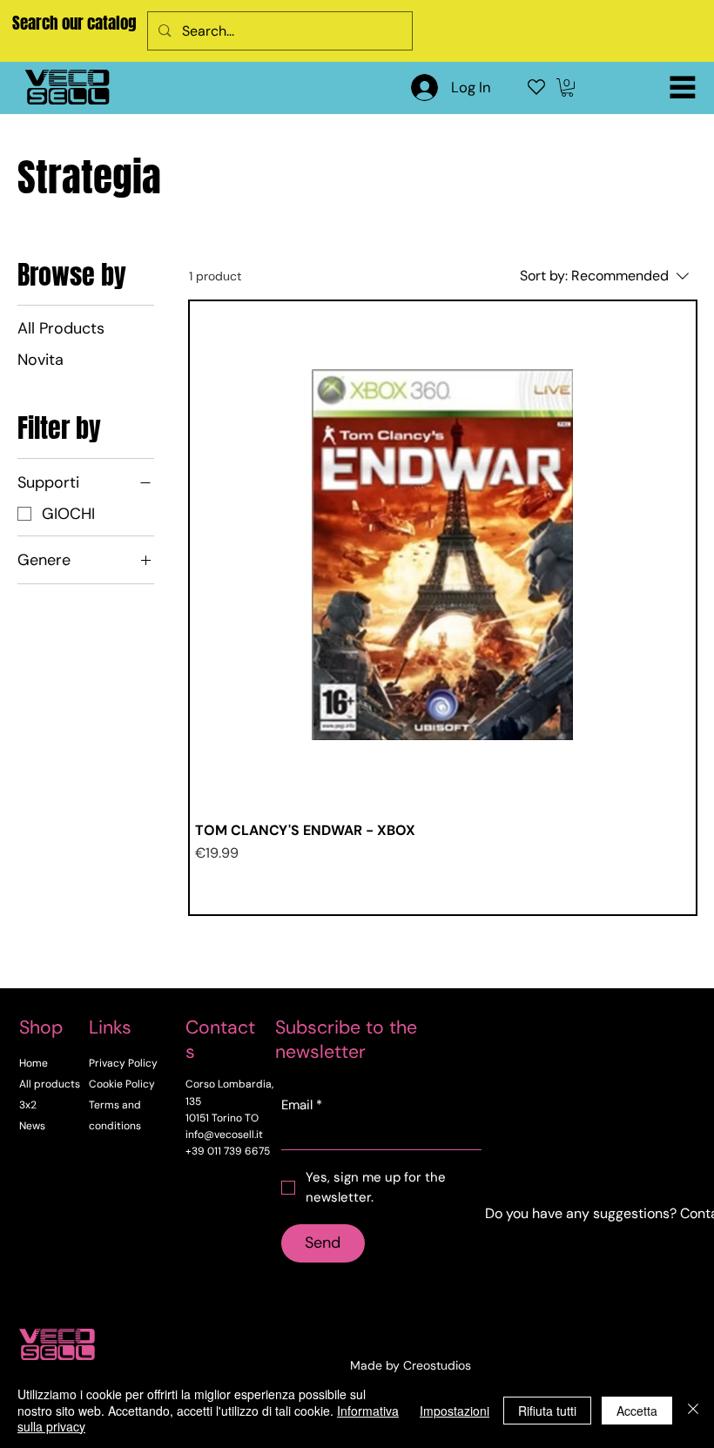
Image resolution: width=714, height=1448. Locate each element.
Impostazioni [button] (454, 1410)
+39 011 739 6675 (227, 1151)
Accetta (636, 1410)
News (32, 1126)
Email (301, 1105)
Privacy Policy (123, 1063)
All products (49, 1084)
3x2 (28, 1105)
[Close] (693, 1410)
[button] (567, 87)
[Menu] (683, 87)
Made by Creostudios (410, 1365)
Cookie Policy (122, 1084)
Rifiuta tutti (547, 1410)
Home (33, 1063)
